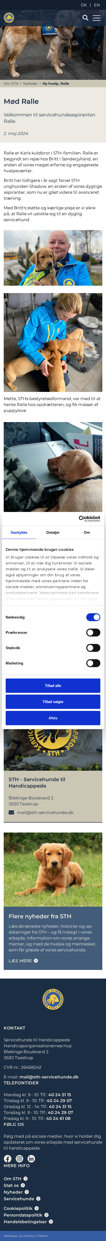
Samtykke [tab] (19, 532)
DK (84, 5)
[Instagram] (19, 1159)
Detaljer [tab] (53, 532)
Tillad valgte (53, 702)
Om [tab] (87, 532)
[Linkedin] (31, 1159)
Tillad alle (53, 685)
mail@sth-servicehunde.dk (49, 1076)
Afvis (53, 718)
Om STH (11, 83)
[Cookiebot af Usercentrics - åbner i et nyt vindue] (78, 519)
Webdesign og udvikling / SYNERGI (26, 1236)
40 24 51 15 (59, 1094)
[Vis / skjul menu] (85, 18)
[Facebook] (8, 1159)
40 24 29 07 (59, 1100)
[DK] (9, 17)
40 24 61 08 (58, 1118)
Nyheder (30, 83)
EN (97, 5)
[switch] (93, 632)
